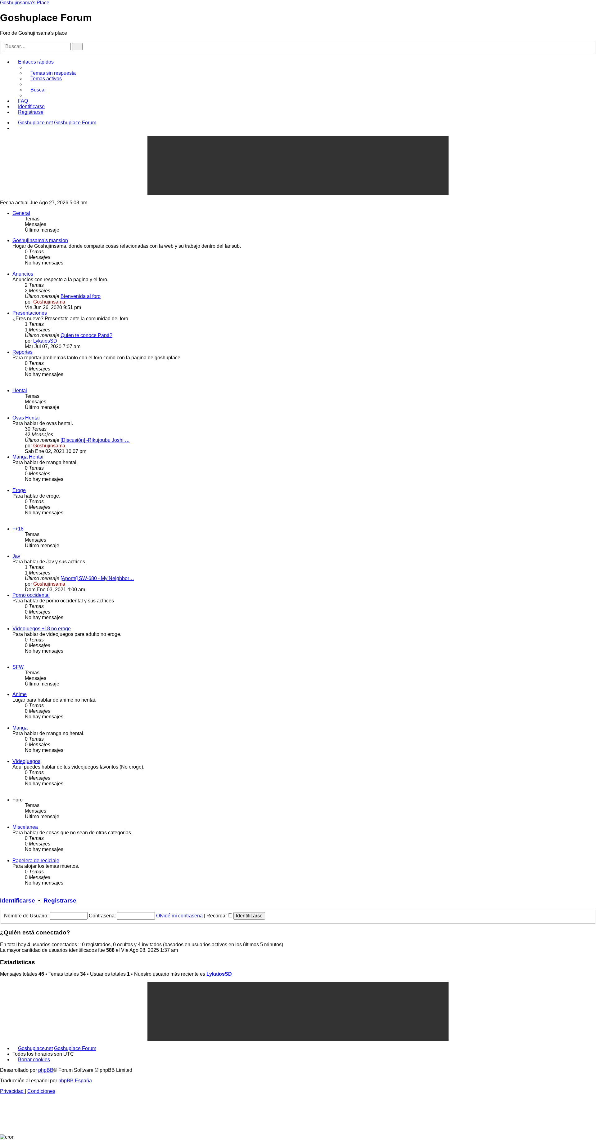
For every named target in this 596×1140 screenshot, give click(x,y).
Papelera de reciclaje (35, 860)
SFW (18, 667)
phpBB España (75, 1080)
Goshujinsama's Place (24, 2)
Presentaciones (29, 313)
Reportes (22, 352)
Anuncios (22, 274)
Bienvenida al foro (81, 296)
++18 (18, 528)
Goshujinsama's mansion (40, 240)
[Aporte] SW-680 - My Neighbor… (97, 578)
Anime (19, 694)
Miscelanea (25, 827)
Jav (16, 556)
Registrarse (59, 900)
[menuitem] (50, 73)
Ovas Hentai (26, 417)
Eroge (19, 490)
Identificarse (17, 900)
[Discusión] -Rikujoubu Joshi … (95, 440)
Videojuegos (26, 761)
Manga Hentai (27, 456)
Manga (20, 727)
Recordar (217, 915)
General (21, 213)
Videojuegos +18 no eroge (41, 628)
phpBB (45, 1070)
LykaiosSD (45, 341)
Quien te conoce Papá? (86, 335)
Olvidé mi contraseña (179, 915)
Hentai (19, 390)
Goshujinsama (49, 301)
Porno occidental (31, 595)
